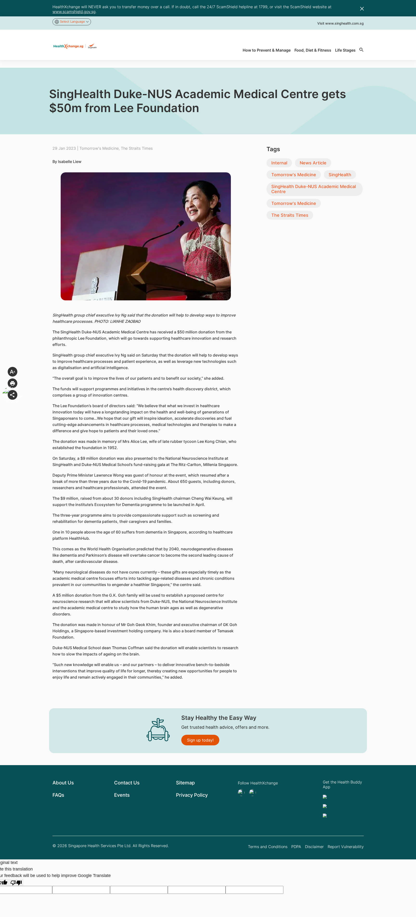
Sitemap (185, 783)
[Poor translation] (16, 882)
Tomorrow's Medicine (293, 174)
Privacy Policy (192, 795)
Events (122, 795)
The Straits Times (289, 215)
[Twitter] (242, 792)
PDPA (296, 846)
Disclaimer (314, 846)
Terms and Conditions (267, 846)
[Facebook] (254, 792)
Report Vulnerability (346, 846)
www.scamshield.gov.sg (74, 11)
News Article (313, 162)
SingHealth (340, 174)
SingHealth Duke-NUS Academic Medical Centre (313, 189)
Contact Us (127, 783)
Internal (279, 162)
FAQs (58, 795)
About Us (63, 783)
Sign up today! (200, 740)
